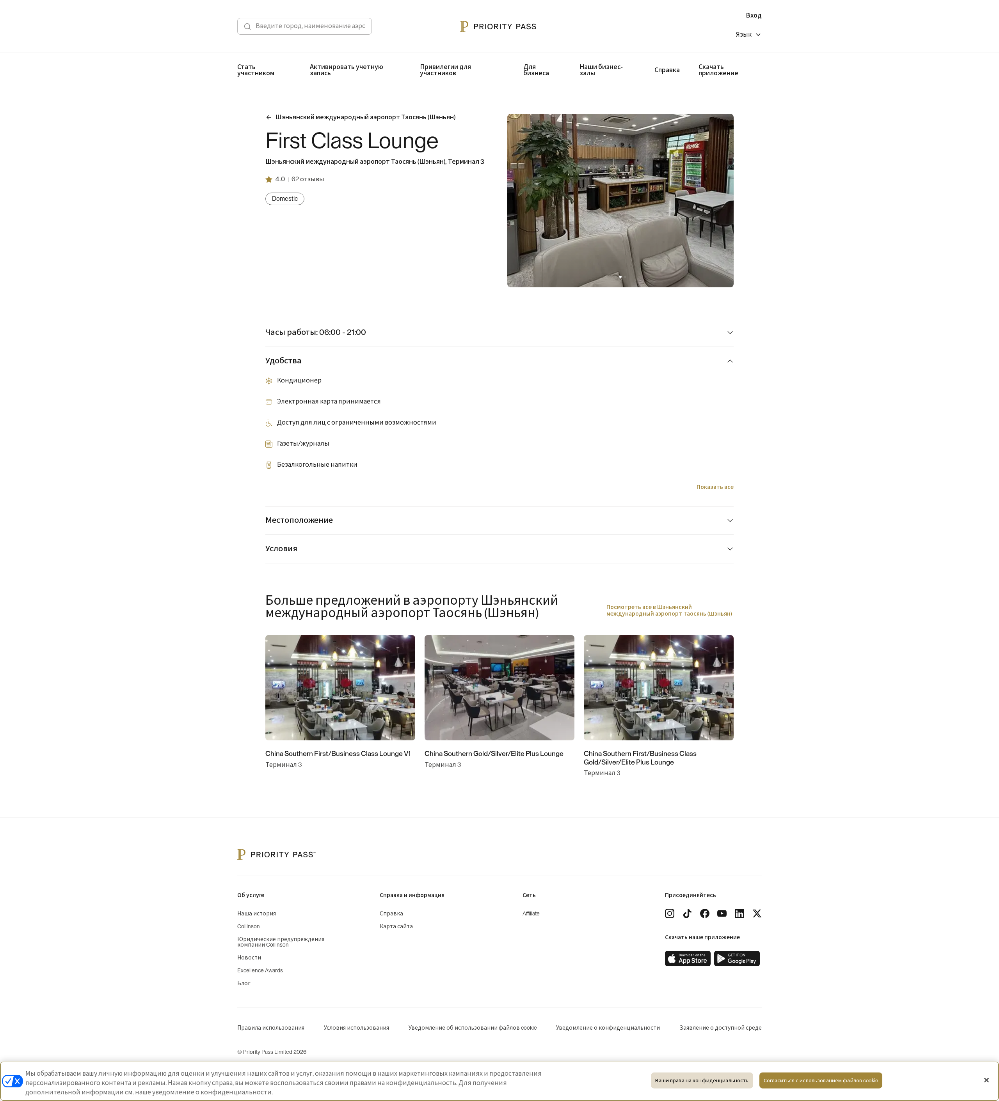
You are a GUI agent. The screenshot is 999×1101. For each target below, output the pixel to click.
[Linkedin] (739, 913)
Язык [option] (744, 35)
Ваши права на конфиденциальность (701, 1080)
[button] (616, 277)
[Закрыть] (986, 1080)
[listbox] (749, 35)
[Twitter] (757, 913)
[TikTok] (687, 913)
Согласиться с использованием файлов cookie (821, 1080)
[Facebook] (704, 913)
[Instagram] (669, 913)
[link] (688, 958)
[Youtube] (722, 913)
